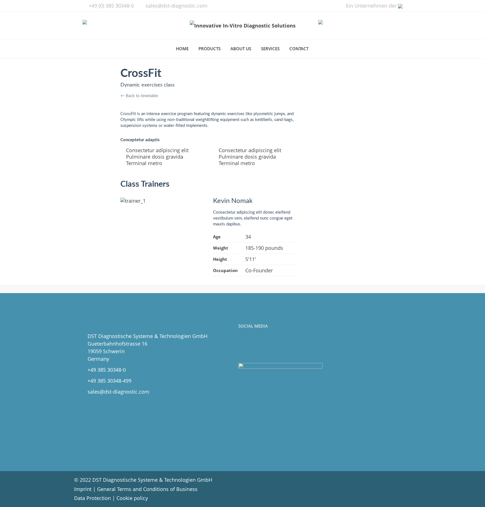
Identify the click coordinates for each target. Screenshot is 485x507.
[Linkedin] (256, 346)
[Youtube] (268, 346)
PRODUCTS (209, 48)
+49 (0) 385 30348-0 (111, 5)
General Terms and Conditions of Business (147, 489)
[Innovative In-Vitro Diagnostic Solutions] (243, 25)
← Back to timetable (139, 96)
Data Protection (92, 498)
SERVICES (270, 48)
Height (220, 259)
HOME (182, 48)
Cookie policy (132, 498)
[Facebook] (243, 346)
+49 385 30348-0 (107, 369)
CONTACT (298, 48)
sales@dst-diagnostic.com (176, 5)
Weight (220, 248)
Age (217, 236)
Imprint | (85, 489)
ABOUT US (240, 48)
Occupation (225, 270)
